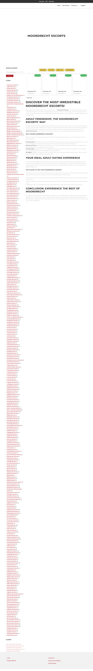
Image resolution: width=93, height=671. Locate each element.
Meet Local (60, 70)
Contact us (74, 5)
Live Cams (51, 70)
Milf (46, 1)
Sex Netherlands (15, 651)
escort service (16, 646)
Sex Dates (43, 70)
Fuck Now (51, 1)
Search (10, 75)
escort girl (8, 644)
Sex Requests (69, 70)
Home (58, 5)
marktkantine (9, 649)
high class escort (17, 647)
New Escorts (65, 5)
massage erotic (18, 649)
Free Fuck (41, 1)
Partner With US (11, 660)
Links (8, 658)
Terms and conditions (54, 660)
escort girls (14, 644)
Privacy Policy (52, 663)
